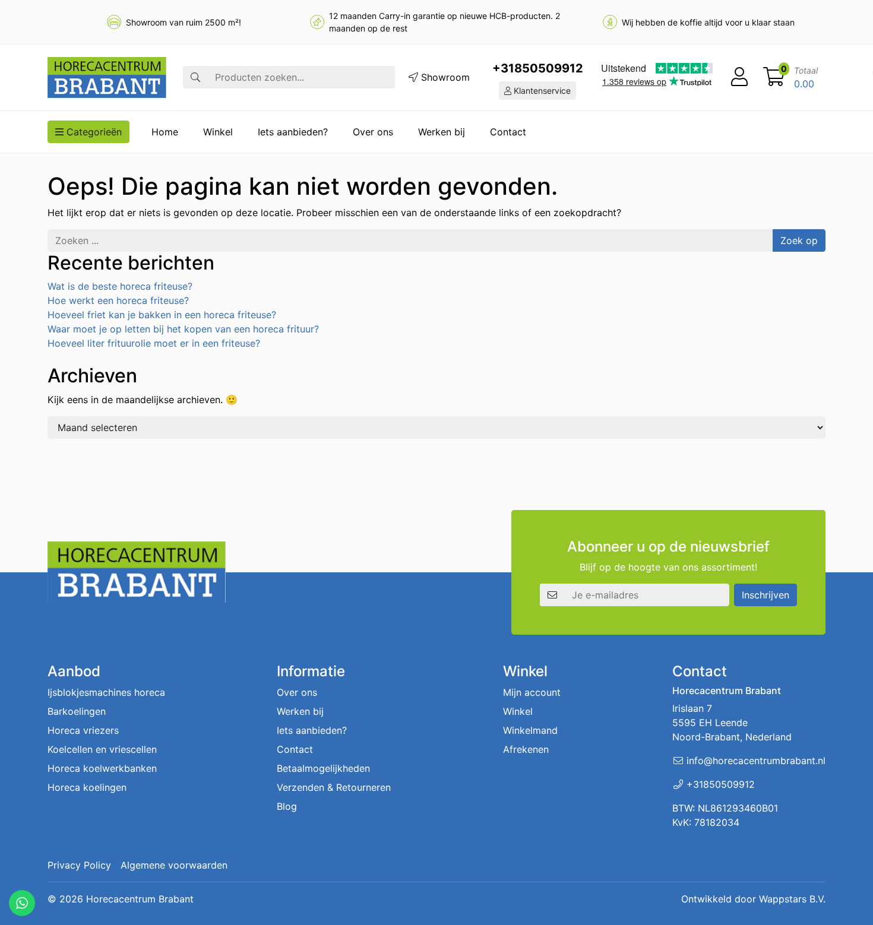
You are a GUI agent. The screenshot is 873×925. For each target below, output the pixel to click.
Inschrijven (765, 595)
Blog (287, 806)
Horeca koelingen (87, 787)
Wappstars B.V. (792, 899)
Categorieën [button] (93, 132)
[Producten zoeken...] (195, 77)
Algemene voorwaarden (174, 865)
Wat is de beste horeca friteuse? (120, 286)
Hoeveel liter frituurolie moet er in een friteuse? (154, 343)
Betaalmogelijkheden (323, 768)
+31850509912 (537, 68)
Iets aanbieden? (293, 132)
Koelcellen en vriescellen (102, 749)
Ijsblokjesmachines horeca (106, 692)
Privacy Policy (79, 865)
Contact (508, 132)
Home (164, 132)
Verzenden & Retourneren (334, 787)
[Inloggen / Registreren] (739, 77)
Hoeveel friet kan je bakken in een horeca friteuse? (162, 315)
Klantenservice (541, 90)
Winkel (218, 132)
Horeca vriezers (83, 730)
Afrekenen (526, 749)
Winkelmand (530, 730)
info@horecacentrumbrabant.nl (756, 760)
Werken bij (441, 132)
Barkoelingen (77, 711)
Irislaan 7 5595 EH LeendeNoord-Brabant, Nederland (732, 722)
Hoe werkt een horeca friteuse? (118, 300)
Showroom (444, 77)
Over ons (373, 132)
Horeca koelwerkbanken (102, 768)
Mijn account (532, 692)
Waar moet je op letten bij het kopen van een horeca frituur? (183, 329)
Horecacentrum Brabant (140, 899)
